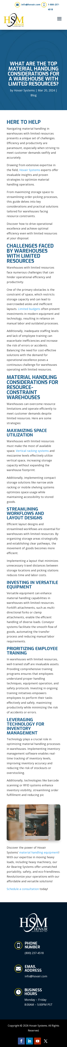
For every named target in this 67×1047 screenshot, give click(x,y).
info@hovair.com (30, 4)
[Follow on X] (45, 1041)
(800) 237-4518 (34, 953)
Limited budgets (29, 309)
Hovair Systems (24, 90)
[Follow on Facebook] (21, 1041)
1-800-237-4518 (53, 7)
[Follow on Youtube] (37, 1041)
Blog (34, 95)
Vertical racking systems (32, 451)
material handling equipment (39, 852)
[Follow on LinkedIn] (29, 1041)
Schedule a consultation (23, 889)
